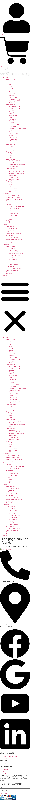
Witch (11, 143)
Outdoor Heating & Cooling (14, 239)
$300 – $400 (13, 188)
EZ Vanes (12, 170)
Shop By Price (10, 181)
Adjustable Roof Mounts (16, 253)
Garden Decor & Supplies (13, 233)
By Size (8, 217)
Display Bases (13, 257)
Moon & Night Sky (14, 130)
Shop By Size (10, 152)
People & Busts (13, 133)
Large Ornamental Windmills (14, 195)
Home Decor (10, 235)
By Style (8, 221)
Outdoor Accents (11, 241)
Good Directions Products (16, 172)
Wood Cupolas (13, 213)
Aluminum (12, 150)
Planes (11, 135)
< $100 (11, 183)
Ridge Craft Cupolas (15, 208)
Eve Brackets (13, 259)
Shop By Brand (10, 168)
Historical (12, 83)
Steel (10, 148)
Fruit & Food (12, 123)
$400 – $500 (13, 190)
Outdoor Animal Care (12, 237)
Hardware (6, 244)
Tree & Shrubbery (14, 139)
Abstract (11, 88)
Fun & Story (12, 93)
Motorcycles (12, 132)
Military (11, 103)
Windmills (6, 193)
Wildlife (11, 95)
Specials (8, 272)
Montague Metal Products (16, 173)
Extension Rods (13, 264)
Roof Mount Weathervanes (17, 161)
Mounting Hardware (12, 270)
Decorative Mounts (14, 255)
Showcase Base (13, 166)
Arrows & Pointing (14, 108)
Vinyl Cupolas (13, 212)
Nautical (11, 81)
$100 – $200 (13, 184)
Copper (11, 146)
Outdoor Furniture (11, 243)
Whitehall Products (14, 179)
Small (10, 157)
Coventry (12, 223)
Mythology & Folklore (15, 101)
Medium (11, 155)
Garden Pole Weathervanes (17, 164)
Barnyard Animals (14, 97)
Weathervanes (7, 77)
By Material (9, 210)
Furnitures (6, 275)
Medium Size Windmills (13, 197)
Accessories (9, 273)
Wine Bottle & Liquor (15, 141)
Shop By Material (11, 144)
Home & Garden (7, 232)
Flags (10, 117)
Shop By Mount (10, 159)
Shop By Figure (10, 104)
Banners (11, 110)
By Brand (8, 204)
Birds (10, 84)
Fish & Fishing (13, 115)
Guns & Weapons (14, 124)
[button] (15, 306)
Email (1, 787)
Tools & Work (13, 137)
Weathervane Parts (11, 246)
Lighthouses (12, 126)
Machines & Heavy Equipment (18, 128)
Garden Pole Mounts (15, 261)
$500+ (11, 192)
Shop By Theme (10, 79)
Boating (11, 112)
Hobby (11, 86)
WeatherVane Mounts (12, 252)
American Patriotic (14, 99)
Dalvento (11, 230)
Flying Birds (12, 119)
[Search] (14, 1)
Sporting (11, 92)
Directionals (12, 248)
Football (11, 121)
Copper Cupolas (14, 215)
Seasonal (11, 90)
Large (11, 153)
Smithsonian (12, 175)
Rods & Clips (13, 250)
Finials (5, 224)
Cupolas (5, 203)
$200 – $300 (13, 186)
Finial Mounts (10, 266)
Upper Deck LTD (14, 177)
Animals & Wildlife (14, 106)
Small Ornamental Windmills (14, 199)
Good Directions (14, 228)
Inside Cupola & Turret (15, 263)
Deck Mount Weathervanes (17, 163)
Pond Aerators (10, 201)
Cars (10, 113)
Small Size (12, 219)
